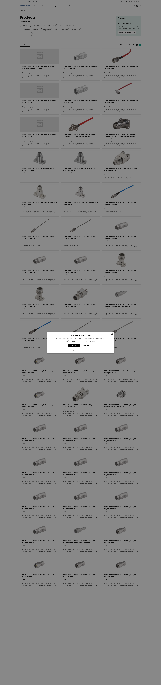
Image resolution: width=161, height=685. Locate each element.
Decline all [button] (86, 345)
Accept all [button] (74, 345)
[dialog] (80, 342)
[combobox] (112, 334)
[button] (80, 350)
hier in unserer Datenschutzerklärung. (87, 341)
